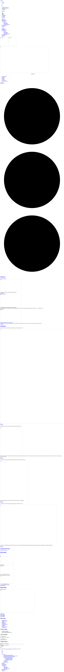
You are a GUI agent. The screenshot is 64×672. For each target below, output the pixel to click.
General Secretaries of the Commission (9, 656)
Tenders (3, 2)
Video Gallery (6, 23)
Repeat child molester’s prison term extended (6, 322)
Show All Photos (2, 585)
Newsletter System (4, 626)
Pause (4, 278)
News (4, 31)
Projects (3, 18)
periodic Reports (4, 20)
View (1, 457)
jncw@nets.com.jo (7, 631)
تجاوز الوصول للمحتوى (5, 7)
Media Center (4, 21)
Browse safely (4, 627)
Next (5, 278)
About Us (3, 654)
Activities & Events (4, 624)
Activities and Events (7, 24)
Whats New (2, 276)
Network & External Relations (8, 657)
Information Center (4, 25)
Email (1, 644)
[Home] (1, 0)
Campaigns (3, 35)
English (3, 11)
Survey (3, 26)
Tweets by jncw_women (3, 550)
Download (1, 424)
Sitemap (3, 621)
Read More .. (2, 324)
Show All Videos (2, 615)
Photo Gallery (6, 22)
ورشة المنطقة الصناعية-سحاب (4, 584)
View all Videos (2, 616)
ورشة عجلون (2, 565)
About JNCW (6, 660)
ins (2, 651)
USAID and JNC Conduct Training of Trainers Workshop (8, 307)
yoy (2, 652)
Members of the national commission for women (10, 655)
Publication (3, 19)
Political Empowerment (9, 659)
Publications (3, 326)
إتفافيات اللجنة (6, 662)
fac (2, 650)
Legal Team (5, 661)
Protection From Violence (9, 658)
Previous (1, 278)
